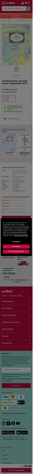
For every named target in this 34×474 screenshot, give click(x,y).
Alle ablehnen (16, 246)
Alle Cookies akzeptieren (16, 251)
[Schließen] (29, 220)
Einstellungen (16, 241)
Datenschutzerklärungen (21, 235)
